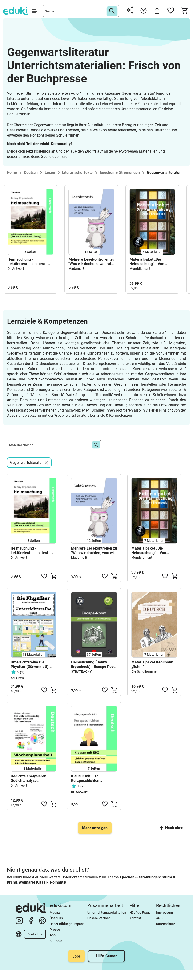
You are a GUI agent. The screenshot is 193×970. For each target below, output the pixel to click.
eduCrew (17, 678)
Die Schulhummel (144, 671)
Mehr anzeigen (95, 828)
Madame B (76, 269)
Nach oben (174, 827)
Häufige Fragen (141, 912)
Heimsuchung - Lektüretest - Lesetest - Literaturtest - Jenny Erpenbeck (27, 261)
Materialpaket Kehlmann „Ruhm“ (152, 664)
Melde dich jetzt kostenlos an (31, 151)
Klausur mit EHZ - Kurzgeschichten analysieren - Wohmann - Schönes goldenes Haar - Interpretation (92, 778)
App (53, 935)
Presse (55, 929)
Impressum (164, 912)
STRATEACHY (81, 671)
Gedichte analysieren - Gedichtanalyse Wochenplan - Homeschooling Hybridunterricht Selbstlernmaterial (30, 778)
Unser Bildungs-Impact (67, 924)
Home (12, 172)
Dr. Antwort (16, 269)
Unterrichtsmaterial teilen (106, 912)
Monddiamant (139, 269)
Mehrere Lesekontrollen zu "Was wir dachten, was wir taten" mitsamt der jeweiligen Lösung (91, 261)
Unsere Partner (98, 918)
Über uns (56, 918)
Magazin (56, 912)
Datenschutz (165, 924)
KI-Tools (56, 941)
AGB (159, 918)
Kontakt (135, 918)
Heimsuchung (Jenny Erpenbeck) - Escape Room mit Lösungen (94, 664)
